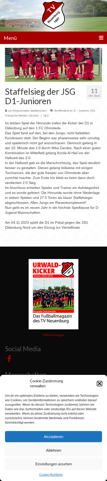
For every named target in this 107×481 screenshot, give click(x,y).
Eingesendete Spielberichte (29, 110)
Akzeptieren (53, 437)
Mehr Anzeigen (53, 335)
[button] (99, 383)
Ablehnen (53, 450)
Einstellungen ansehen (53, 464)
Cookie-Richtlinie (51, 475)
